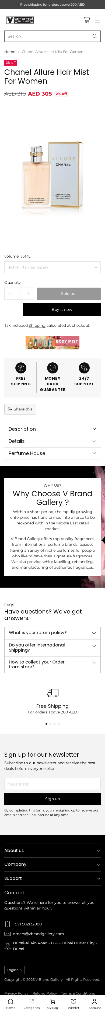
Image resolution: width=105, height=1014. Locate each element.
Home (9, 52)
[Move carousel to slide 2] (50, 724)
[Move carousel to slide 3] (54, 724)
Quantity (12, 282)
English (13, 970)
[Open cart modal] (86, 19)
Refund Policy (45, 993)
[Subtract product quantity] (9, 293)
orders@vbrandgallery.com (38, 933)
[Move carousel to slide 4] (59, 724)
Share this (23, 409)
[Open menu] (97, 19)
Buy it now (62, 309)
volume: (17, 256)
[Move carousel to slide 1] (46, 724)
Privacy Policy (16, 993)
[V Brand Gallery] (20, 19)
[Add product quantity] (29, 293)
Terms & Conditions (78, 993)
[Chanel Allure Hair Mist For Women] (52, 175)
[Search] (95, 36)
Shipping (37, 325)
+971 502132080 (27, 924)
